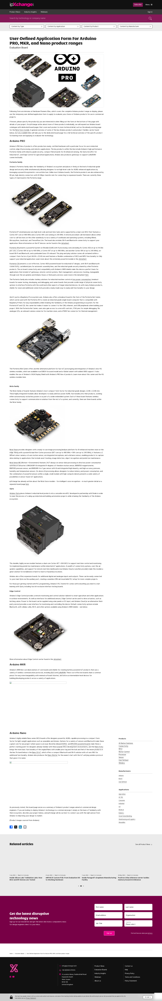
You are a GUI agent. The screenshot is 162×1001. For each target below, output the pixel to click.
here (86, 275)
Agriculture (122, 794)
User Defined (123, 760)
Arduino (121, 776)
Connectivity (123, 746)
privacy (150, 933)
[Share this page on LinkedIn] (20, 827)
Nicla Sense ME (15, 462)
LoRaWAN (62, 672)
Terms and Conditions (132, 977)
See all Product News (142, 844)
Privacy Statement (31, 998)
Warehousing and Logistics (127, 819)
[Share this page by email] (25, 827)
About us (98, 981)
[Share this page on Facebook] (11, 827)
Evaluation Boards (19, 953)
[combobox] (27, 26)
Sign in (150, 12)
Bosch (120, 779)
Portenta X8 (14, 248)
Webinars (44, 12)
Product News (15, 12)
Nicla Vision (14, 449)
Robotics (121, 813)
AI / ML (121, 797)
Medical (121, 810)
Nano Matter (52, 755)
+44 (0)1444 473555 (68, 970)
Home (11, 953)
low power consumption (82, 279)
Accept (147, 997)
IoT (120, 807)
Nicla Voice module (22, 130)
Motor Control (124, 752)
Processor (122, 754)
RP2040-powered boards (80, 744)
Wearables (122, 822)
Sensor (121, 757)
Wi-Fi (53, 672)
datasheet (65, 243)
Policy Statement (131, 981)
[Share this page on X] (16, 827)
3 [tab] (83, 886)
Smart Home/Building (125, 816)
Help (126, 970)
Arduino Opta (15, 493)
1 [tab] (78, 886)
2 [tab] (81, 886)
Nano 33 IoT (36, 752)
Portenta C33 (14, 263)
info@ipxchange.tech (69, 966)
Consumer (122, 800)
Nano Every (99, 747)
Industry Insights (30, 12)
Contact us (129, 966)
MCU (120, 749)
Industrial (121, 804)
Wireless (122, 763)
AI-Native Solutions (126, 743)
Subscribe (138, 4)
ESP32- (65, 744)
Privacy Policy (129, 973)
